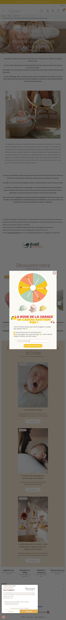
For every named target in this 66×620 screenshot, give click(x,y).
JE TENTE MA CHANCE (33, 346)
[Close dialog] (54, 272)
